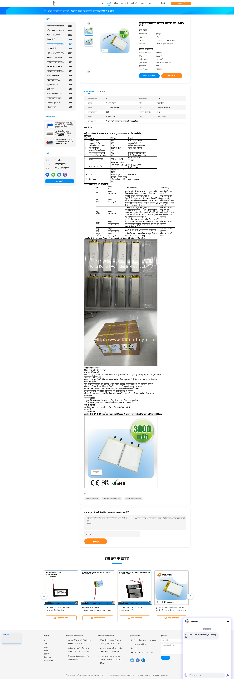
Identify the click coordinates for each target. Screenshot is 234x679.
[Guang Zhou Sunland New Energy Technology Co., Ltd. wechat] (53, 174)
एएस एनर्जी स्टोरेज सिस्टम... (59, 66)
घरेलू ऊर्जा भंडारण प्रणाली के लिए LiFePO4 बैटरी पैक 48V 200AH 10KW (110, 659)
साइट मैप (46, 654)
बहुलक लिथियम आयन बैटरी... (59, 44)
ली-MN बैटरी (59, 39)
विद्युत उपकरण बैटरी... (59, 84)
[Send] (228, 675)
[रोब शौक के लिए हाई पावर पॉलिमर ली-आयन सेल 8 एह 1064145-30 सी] (115, 42)
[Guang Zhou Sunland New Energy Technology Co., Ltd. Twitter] (132, 660)
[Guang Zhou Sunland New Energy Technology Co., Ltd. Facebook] (138, 660)
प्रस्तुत (96, 541)
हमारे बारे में (47, 647)
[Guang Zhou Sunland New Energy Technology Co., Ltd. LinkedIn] (143, 660)
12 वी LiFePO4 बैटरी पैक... (59, 53)
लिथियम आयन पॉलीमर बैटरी (133, 499)
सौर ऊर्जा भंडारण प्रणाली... (59, 57)
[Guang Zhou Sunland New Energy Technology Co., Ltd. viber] (65, 174)
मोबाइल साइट (48, 657)
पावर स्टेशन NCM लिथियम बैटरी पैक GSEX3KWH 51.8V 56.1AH (111, 650)
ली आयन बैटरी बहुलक (92, 499)
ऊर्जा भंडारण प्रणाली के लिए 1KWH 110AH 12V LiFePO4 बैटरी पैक (78, 650)
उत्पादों (46, 644)
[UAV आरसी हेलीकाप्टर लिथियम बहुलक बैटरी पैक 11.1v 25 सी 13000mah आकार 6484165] (49, 142)
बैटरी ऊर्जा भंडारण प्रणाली (106, 636)
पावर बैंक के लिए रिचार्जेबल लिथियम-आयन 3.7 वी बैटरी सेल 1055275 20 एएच (63, 133)
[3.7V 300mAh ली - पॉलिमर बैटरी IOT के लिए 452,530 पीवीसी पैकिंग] (61, 588)
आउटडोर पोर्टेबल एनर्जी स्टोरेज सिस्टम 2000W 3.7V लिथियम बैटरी (79, 642)
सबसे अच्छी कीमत (149, 75)
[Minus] (227, 621)
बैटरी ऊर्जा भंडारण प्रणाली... (59, 62)
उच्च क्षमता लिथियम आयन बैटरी (112, 499)
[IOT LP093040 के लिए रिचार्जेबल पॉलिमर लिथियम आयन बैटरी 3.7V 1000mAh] (98, 588)
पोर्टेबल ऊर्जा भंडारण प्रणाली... (59, 26)
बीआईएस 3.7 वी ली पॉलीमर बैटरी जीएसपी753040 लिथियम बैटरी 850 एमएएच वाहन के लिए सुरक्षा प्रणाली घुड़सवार (171, 610)
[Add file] (185, 675)
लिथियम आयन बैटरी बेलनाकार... (59, 30)
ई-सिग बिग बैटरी (59, 107)
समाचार (46, 650)
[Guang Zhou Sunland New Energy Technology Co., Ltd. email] (47, 174)
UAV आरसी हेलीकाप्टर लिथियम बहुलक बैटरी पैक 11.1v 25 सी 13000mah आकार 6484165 (64, 141)
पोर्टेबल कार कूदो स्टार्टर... (59, 103)
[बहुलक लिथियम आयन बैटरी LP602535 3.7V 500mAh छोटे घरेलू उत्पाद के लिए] (135, 588)
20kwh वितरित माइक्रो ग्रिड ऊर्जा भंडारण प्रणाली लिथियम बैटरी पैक (110, 642)
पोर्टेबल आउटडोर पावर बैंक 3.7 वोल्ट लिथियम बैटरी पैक (79, 658)
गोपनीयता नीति (48, 661)
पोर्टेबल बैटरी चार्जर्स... (59, 80)
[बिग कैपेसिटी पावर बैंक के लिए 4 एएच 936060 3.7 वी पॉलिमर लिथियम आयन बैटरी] (49, 125)
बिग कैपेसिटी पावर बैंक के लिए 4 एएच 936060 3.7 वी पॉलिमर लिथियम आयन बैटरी (64, 125)
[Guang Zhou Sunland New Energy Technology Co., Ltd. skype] (59, 174)
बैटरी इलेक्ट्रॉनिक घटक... (59, 98)
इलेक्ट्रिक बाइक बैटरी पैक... (59, 71)
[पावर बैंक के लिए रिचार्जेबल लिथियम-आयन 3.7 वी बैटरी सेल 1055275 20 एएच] (49, 133)
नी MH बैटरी (59, 89)
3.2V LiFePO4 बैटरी (59, 35)
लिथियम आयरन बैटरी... (59, 75)
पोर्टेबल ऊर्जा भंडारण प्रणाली (74, 636)
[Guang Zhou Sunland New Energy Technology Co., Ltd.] (53, 4)
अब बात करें (181, 3)
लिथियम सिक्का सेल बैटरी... (59, 94)
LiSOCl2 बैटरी (59, 48)
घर (45, 640)
